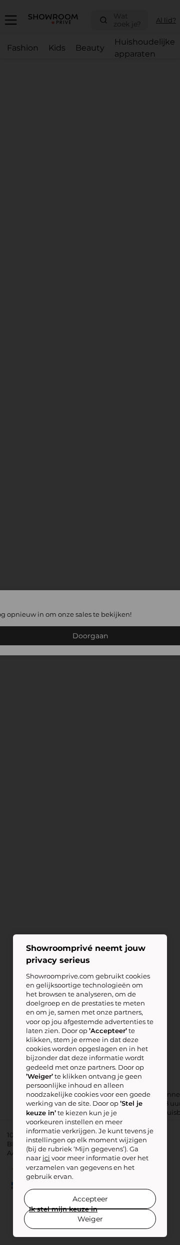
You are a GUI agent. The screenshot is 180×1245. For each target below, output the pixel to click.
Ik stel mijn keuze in (63, 1209)
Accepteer (90, 1198)
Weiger (90, 1218)
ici (46, 1158)
